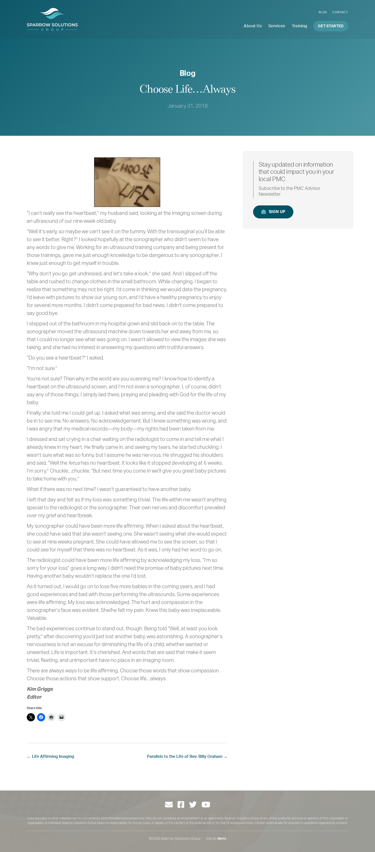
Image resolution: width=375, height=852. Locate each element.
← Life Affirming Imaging (50, 757)
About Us (252, 26)
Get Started (331, 26)
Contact (340, 12)
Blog (323, 12)
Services (276, 26)
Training (299, 26)
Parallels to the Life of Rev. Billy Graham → (187, 757)
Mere (222, 839)
